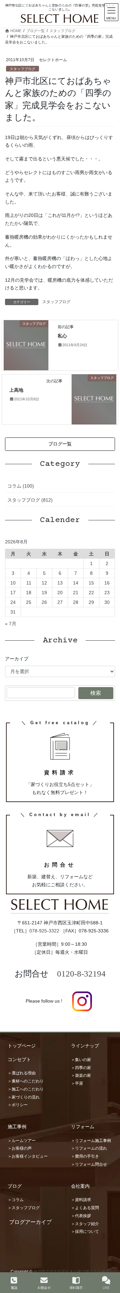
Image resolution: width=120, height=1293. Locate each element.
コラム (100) (20, 486)
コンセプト (19, 1059)
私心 (62, 336)
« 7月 (10, 623)
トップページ (22, 1045)
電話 (14, 1287)
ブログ (15, 1186)
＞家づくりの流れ (24, 1097)
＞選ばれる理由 (22, 1073)
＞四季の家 (81, 1067)
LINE (106, 1287)
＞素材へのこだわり (26, 1081)
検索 (95, 693)
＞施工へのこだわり (26, 1089)
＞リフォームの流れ (89, 1148)
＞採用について (85, 1231)
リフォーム (82, 1126)
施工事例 (17, 1126)
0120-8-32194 (81, 973)
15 (91, 583)
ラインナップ (85, 1045)
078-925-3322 (44, 930)
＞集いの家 (81, 1059)
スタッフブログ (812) (30, 500)
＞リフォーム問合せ (89, 1164)
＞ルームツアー (22, 1140)
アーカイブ (16, 658)
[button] (60, 444)
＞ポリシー (18, 1105)
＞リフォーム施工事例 (91, 1140)
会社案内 (80, 1186)
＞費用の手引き (85, 1156)
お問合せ (44, 1287)
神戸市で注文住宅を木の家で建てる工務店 (71, 1271)
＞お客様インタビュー (28, 1156)
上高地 (16, 390)
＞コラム (16, 1199)
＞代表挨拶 (81, 1215)
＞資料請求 (81, 1199)
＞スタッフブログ (24, 1207)
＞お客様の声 (20, 1148)
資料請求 (76, 1287)
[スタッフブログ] (26, 345)
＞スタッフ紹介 (85, 1223)
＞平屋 (77, 1083)
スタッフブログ (22, 69)
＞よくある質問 (85, 1207)
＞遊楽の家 (81, 1075)
